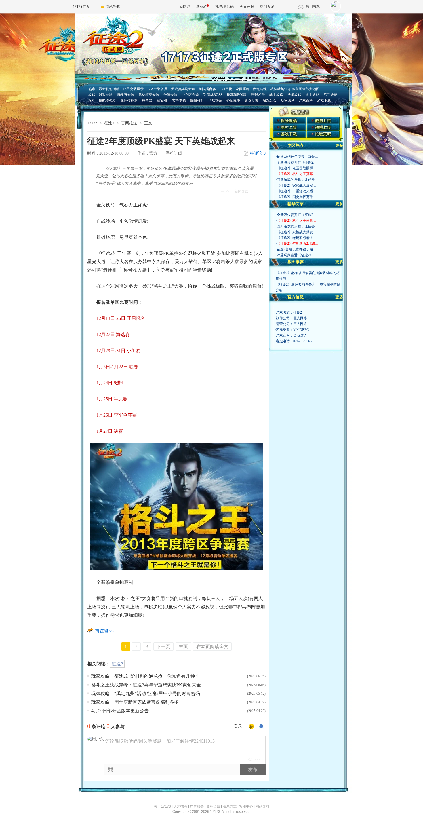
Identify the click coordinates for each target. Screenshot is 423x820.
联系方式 (230, 806)
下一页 (163, 646)
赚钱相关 (257, 95)
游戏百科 (306, 100)
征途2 (109, 123)
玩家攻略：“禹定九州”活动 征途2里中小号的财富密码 (145, 693)
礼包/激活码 (224, 6)
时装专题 (106, 95)
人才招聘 (180, 806)
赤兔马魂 (260, 89)
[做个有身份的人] (251, 727)
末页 (183, 646)
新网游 (185, 6)
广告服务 (197, 806)
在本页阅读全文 (212, 646)
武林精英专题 (148, 95)
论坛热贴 (215, 100)
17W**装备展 (157, 89)
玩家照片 (288, 100)
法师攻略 (294, 95)
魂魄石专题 (125, 95)
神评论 (258, 153)
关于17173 (162, 806)
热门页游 (267, 6)
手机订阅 (174, 153)
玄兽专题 (179, 100)
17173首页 (81, 6)
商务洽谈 (213, 806)
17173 (92, 123)
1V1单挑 (225, 89)
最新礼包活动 (109, 89)
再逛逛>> (104, 631)
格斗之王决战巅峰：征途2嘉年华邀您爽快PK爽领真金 (146, 684)
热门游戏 (313, 6)
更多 (339, 145)
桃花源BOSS (236, 95)
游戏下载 (324, 100)
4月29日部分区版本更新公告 (120, 710)
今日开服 (247, 6)
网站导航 (113, 6)
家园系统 (242, 89)
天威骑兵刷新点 (183, 89)
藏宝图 (162, 100)
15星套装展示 (133, 89)
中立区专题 (190, 95)
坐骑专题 (170, 95)
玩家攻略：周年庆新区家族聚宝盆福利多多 (135, 702)
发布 (252, 769)
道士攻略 (312, 95)
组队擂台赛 (207, 89)
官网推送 (129, 123)
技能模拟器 (107, 100)
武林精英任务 (280, 89)
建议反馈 (251, 100)
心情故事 (233, 100)
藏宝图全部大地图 (305, 89)
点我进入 (300, 335)
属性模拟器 (129, 100)
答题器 (147, 100)
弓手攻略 (331, 95)
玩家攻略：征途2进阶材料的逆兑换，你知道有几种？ (145, 676)
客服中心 (246, 806)
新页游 (201, 6)
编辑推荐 (197, 100)
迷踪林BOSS (212, 95)
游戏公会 (270, 100)
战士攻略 (276, 95)
